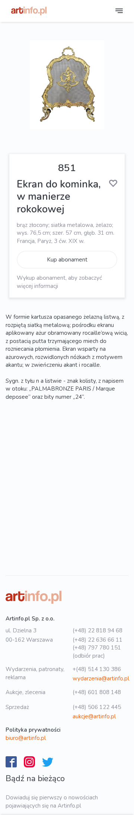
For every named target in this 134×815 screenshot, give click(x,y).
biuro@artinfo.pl (26, 738)
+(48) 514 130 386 (97, 669)
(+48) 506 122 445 (97, 707)
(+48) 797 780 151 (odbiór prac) (97, 651)
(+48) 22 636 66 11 (97, 640)
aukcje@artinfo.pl (94, 716)
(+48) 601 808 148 (97, 692)
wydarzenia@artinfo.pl (101, 678)
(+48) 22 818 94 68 (97, 630)
